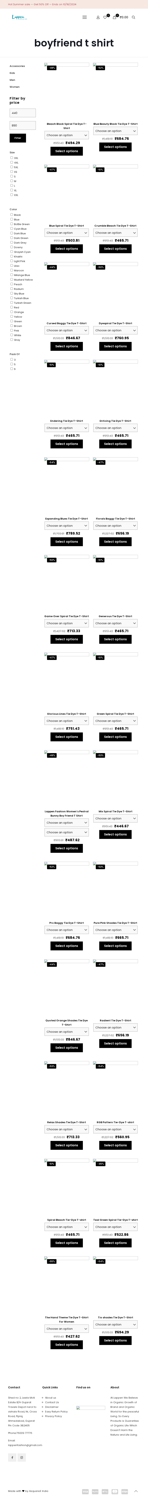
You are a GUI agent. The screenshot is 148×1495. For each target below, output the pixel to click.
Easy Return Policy (56, 1411)
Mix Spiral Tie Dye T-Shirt (115, 811)
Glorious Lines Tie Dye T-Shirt (66, 714)
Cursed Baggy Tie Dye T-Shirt (67, 323)
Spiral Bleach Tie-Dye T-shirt (66, 1220)
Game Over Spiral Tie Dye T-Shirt (66, 616)
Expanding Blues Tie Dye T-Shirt (66, 519)
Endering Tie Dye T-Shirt (66, 421)
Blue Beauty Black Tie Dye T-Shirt (115, 124)
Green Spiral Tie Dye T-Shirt (115, 714)
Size (12, 152)
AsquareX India (38, 1491)
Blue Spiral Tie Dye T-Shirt (66, 226)
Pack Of (15, 354)
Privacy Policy (53, 1416)
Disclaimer (52, 1407)
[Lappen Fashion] (19, 17)
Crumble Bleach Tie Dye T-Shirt (115, 226)
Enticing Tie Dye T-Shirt (115, 421)
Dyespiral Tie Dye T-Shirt (115, 323)
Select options (66, 151)
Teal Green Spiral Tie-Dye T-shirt (115, 1220)
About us (50, 1398)
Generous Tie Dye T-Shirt (115, 616)
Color (13, 209)
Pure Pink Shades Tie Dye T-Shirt (115, 923)
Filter (17, 138)
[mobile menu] (84, 17)
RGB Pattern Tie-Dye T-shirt (115, 1122)
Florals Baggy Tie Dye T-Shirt (115, 519)
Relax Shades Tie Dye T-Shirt (66, 1122)
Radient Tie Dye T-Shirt (115, 1020)
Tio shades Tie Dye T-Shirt (115, 1317)
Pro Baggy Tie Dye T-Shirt (66, 923)
